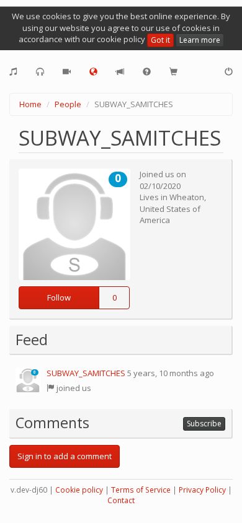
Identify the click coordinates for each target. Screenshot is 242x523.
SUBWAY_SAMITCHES (86, 373)
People (68, 104)
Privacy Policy (202, 490)
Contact (121, 500)
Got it (160, 40)
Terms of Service (141, 490)
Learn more (199, 40)
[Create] (13, 72)
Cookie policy (79, 490)
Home (30, 104)
